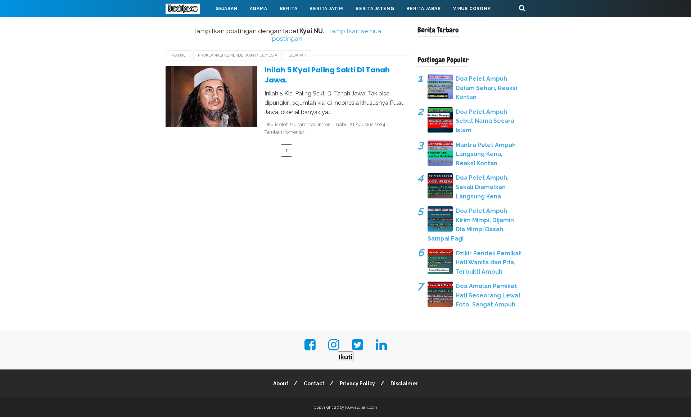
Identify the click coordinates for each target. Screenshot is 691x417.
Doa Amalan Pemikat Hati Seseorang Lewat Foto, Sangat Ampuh (488, 295)
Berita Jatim (326, 8)
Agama (258, 8)
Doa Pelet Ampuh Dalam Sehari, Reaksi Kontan (486, 87)
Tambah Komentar (284, 132)
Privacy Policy (357, 383)
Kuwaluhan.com (361, 407)
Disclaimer (404, 383)
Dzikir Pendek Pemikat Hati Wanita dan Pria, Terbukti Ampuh (488, 262)
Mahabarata (188, 25)
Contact (314, 383)
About (280, 383)
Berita (289, 8)
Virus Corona (472, 8)
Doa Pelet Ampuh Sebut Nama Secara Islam (485, 121)
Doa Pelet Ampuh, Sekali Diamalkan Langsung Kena (482, 186)
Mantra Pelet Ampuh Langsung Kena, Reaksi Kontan (486, 154)
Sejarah (227, 8)
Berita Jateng (375, 8)
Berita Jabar (423, 8)
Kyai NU (178, 55)
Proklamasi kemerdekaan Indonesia (237, 55)
